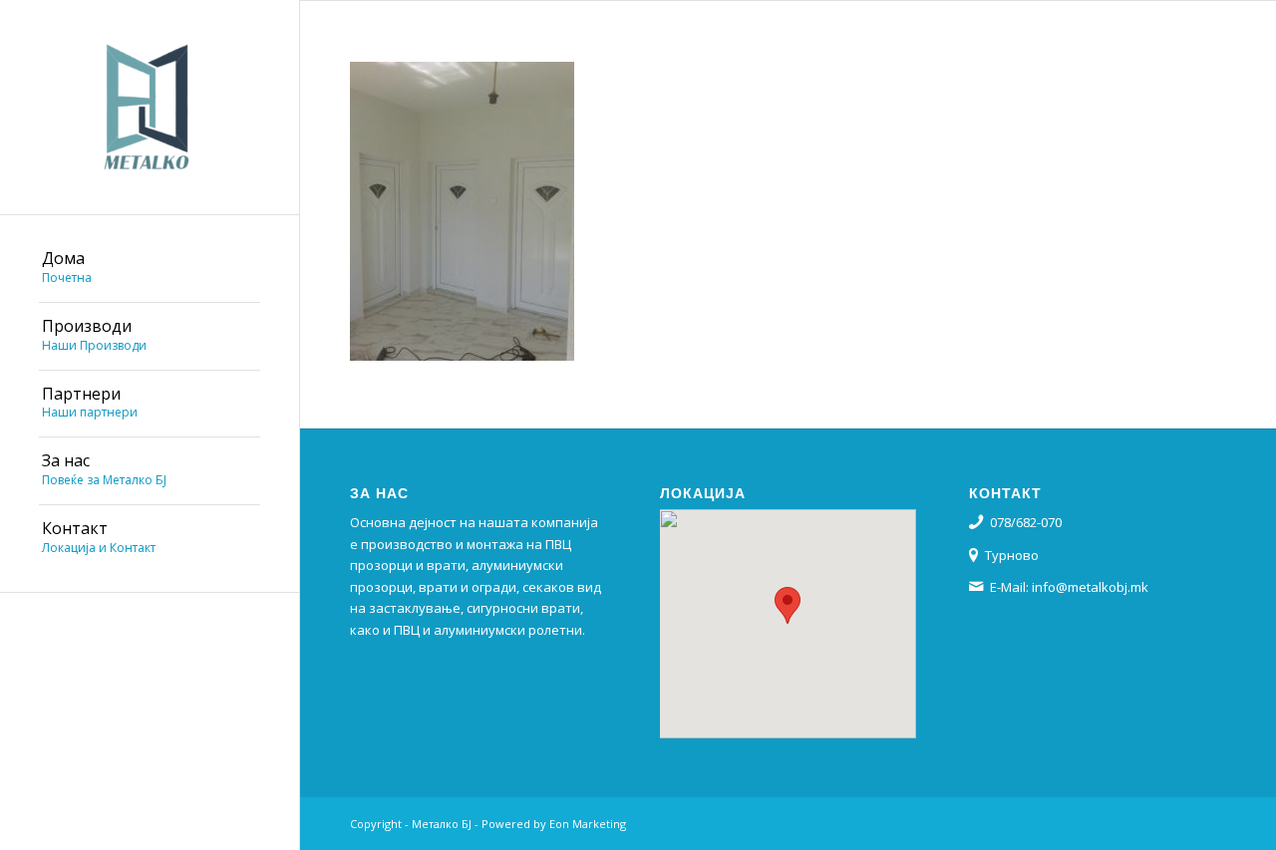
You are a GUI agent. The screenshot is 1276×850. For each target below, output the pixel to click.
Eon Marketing (587, 823)
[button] (787, 605)
